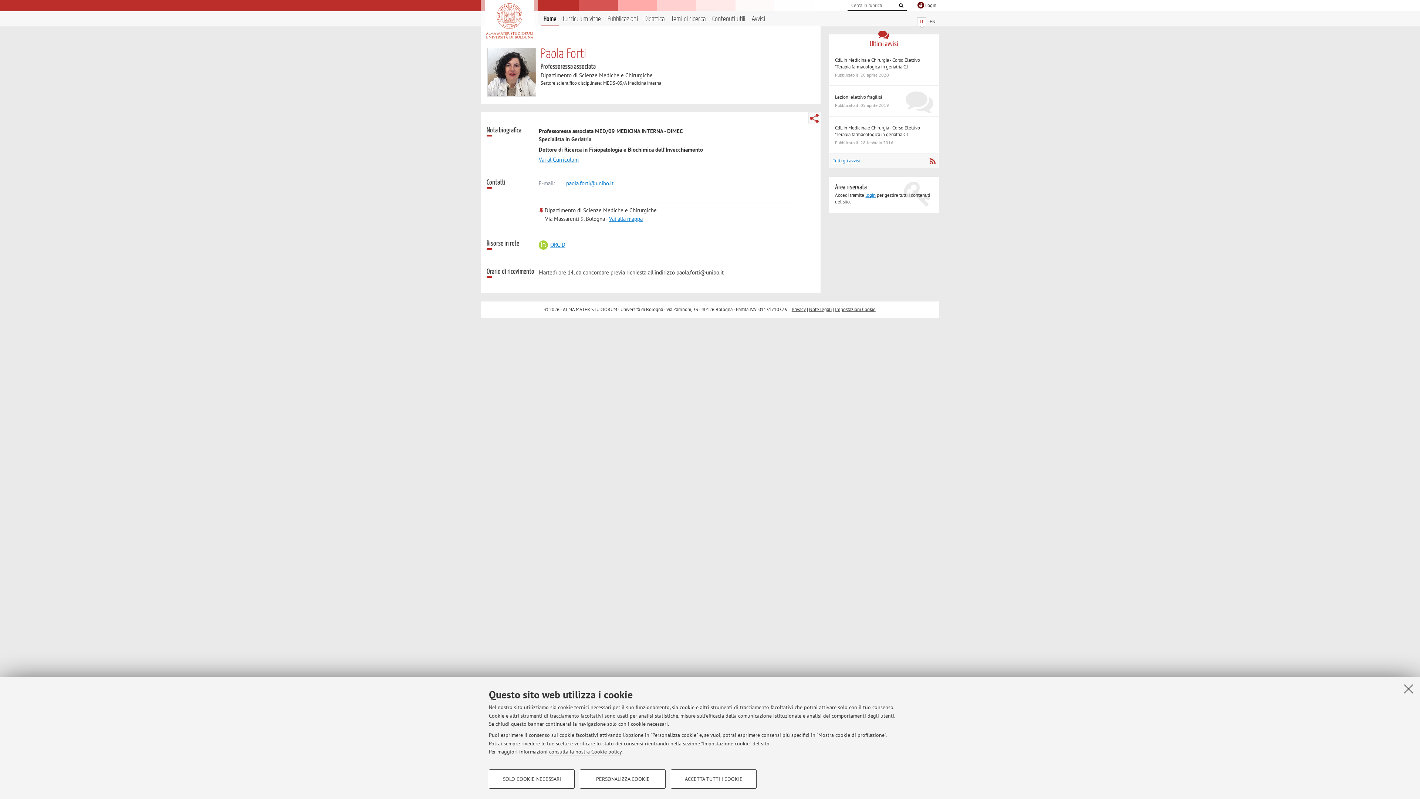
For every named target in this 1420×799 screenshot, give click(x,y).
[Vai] (901, 5)
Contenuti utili (728, 19)
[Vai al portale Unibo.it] (509, 21)
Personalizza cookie (623, 779)
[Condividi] (814, 118)
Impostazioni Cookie (855, 309)
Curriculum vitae (582, 19)
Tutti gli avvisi (846, 161)
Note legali (820, 309)
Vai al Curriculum (559, 159)
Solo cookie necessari (532, 779)
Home (550, 19)
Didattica (655, 19)
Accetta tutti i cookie (714, 779)
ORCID (557, 244)
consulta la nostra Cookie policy (585, 751)
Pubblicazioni (623, 19)
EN (933, 21)
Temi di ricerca (688, 19)
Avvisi (758, 19)
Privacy (799, 309)
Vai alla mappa (626, 218)
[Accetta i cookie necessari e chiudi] (1408, 689)
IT (922, 21)
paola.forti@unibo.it (589, 183)
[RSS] (932, 161)
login (870, 195)
